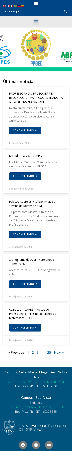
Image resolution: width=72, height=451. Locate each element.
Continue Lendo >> (25, 130)
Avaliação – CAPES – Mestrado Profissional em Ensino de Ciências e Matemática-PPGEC (32, 314)
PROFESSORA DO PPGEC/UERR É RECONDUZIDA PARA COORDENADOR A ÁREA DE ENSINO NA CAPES (36, 98)
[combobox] (31, 11)
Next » (59, 352)
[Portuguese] (15, 5)
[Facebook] (23, 445)
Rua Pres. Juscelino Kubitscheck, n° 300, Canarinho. (36, 407)
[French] (8, 5)
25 (49, 352)
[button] (36, 3)
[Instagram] (36, 445)
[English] (5, 5)
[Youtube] (49, 445)
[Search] (65, 11)
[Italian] (12, 5)
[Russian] (19, 5)
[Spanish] (23, 5)
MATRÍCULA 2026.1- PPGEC (27, 156)
